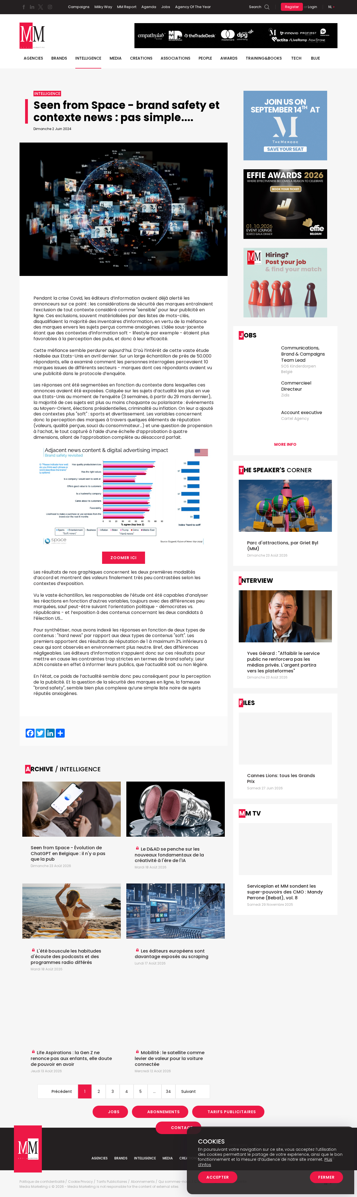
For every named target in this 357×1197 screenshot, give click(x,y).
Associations (175, 58)
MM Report (126, 6)
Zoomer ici (123, 557)
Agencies (33, 58)
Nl (330, 6)
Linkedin (32, 7)
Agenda (148, 6)
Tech (296, 58)
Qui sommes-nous (174, 1181)
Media (116, 58)
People (205, 58)
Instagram (50, 7)
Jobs (165, 6)
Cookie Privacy (80, 1181)
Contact (182, 1127)
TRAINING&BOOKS (264, 58)
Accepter (217, 1177)
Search (255, 6)
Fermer (326, 1177)
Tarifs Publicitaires (232, 1112)
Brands (59, 58)
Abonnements (163, 1112)
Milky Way (103, 6)
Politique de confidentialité (42, 1181)
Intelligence (88, 58)
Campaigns (79, 6)
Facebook (24, 7)
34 (168, 1091)
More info (285, 444)
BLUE (315, 58)
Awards (228, 58)
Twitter (40, 7)
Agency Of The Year (193, 6)
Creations (141, 58)
